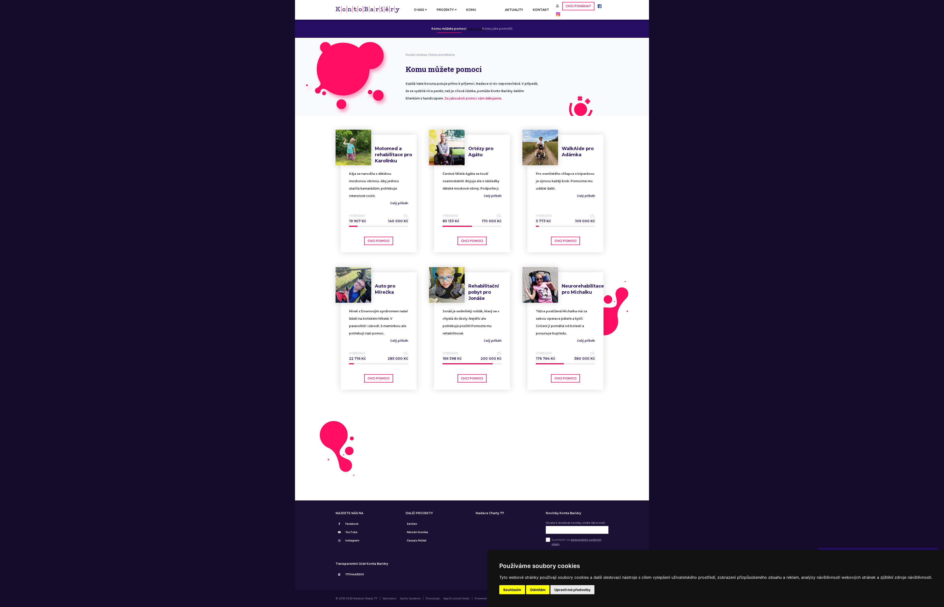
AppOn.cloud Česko (456, 598)
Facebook (351, 523)
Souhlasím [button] (512, 590)
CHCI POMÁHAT (578, 6)
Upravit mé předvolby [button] (572, 590)
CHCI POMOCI (379, 241)
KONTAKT (541, 10)
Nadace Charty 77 (490, 513)
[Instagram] (557, 14)
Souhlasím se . (576, 542)
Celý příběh (399, 203)
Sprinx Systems (410, 598)
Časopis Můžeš (416, 540)
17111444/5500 (354, 574)
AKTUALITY (514, 10)
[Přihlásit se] (558, 6)
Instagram (352, 540)
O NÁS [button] (419, 10)
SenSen (412, 523)
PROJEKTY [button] (445, 10)
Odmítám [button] (538, 590)
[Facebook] (598, 6)
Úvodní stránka (416, 54)
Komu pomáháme (442, 54)
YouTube (351, 532)
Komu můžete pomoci (449, 28)
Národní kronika (417, 532)
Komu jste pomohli (497, 28)
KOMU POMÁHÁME (475, 14)
